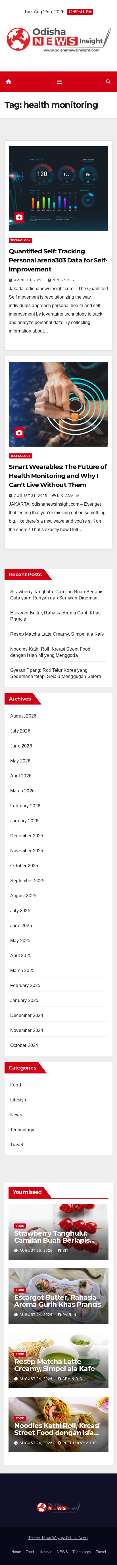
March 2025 (22, 970)
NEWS (62, 1552)
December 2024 (26, 1015)
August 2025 (23, 895)
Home (16, 1552)
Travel (16, 1144)
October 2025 (24, 865)
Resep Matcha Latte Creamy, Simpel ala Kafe (57, 634)
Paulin (69, 1315)
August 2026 (23, 716)
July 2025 (20, 910)
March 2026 (22, 790)
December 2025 (26, 835)
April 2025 (21, 955)
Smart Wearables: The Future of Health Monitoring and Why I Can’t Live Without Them (58, 476)
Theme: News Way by (47, 1538)
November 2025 (26, 850)
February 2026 (25, 805)
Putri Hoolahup (79, 1443)
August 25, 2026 (37, 1251)
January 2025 (24, 1000)
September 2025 (27, 880)
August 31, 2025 (31, 496)
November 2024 (26, 1030)
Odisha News (77, 1538)
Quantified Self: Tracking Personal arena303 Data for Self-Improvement (58, 260)
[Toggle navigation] (59, 82)
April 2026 (21, 775)
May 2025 (20, 940)
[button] (108, 81)
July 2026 (20, 731)
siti (66, 1251)
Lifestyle (19, 1099)
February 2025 (25, 985)
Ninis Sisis (63, 280)
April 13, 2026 (29, 280)
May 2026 (20, 760)
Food (15, 1085)
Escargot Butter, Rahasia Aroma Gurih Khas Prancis (57, 1300)
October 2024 (24, 1045)
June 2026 (21, 746)
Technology (21, 240)
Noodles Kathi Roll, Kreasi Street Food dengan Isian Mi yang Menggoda (57, 1432)
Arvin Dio (72, 1379)
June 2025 (21, 925)
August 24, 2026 (37, 1315)
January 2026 (24, 820)
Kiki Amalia (68, 496)
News (16, 1114)
